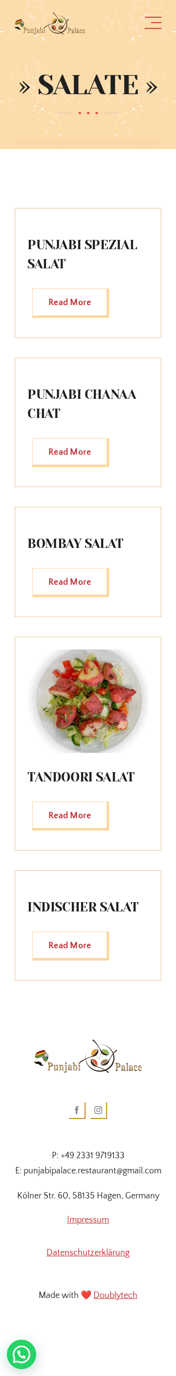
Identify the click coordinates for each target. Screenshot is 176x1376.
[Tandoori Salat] (88, 654)
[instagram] (98, 1110)
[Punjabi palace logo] (50, 17)
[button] (21, 1354)
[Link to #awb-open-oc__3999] (153, 23)
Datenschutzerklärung (88, 1253)
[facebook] (77, 1110)
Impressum (88, 1220)
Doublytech (115, 1295)
